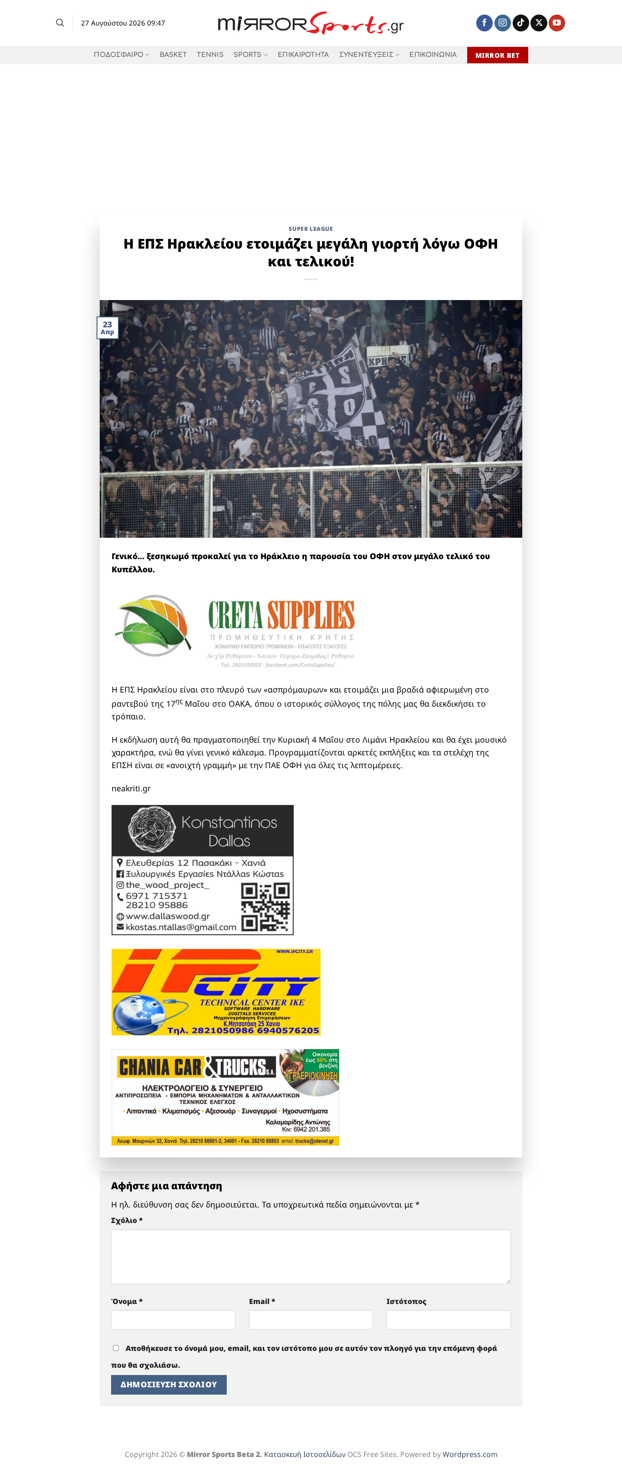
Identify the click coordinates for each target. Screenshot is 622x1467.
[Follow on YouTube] (557, 23)
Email (262, 1301)
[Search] (60, 23)
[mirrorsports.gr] (311, 23)
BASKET (173, 54)
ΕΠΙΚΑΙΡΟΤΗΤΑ (303, 54)
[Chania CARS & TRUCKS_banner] (225, 1095)
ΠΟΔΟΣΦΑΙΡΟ (118, 54)
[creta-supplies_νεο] (248, 633)
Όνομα (127, 1301)
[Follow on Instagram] (503, 23)
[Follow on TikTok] (521, 23)
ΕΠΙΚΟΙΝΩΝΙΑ (433, 54)
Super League (311, 229)
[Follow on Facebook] (484, 23)
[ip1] (216, 991)
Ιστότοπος (407, 1301)
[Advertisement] (311, 132)
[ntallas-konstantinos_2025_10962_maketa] (203, 869)
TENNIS (210, 54)
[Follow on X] (538, 23)
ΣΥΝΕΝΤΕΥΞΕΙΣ (366, 54)
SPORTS (248, 54)
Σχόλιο (127, 1220)
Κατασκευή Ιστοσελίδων (305, 1454)
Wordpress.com (470, 1454)
